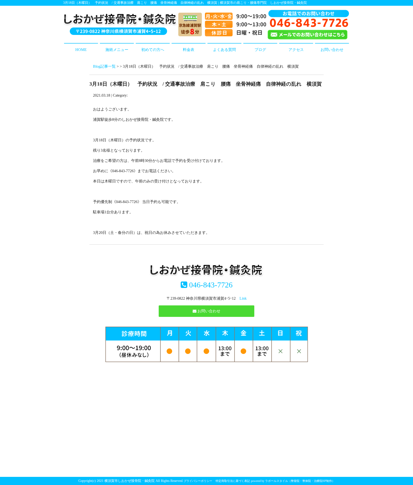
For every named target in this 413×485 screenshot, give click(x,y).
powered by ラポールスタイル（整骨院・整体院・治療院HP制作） (293, 481)
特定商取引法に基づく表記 (233, 481)
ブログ (260, 50)
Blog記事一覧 (104, 66)
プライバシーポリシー (198, 481)
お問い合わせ (332, 50)
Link (243, 298)
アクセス (296, 50)
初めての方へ (152, 50)
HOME (81, 50)
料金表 (188, 50)
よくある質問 (224, 50)
